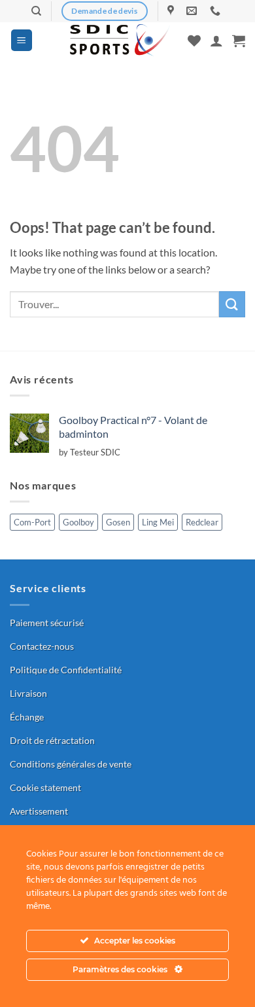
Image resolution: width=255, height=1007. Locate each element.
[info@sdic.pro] (193, 10)
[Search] (36, 11)
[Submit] (232, 304)
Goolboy (78, 522)
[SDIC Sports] (120, 40)
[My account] (216, 40)
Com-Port (32, 522)
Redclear (202, 522)
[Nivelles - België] (172, 10)
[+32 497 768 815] (217, 10)
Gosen (118, 522)
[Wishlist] (194, 40)
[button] (21, 40)
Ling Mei (158, 522)
